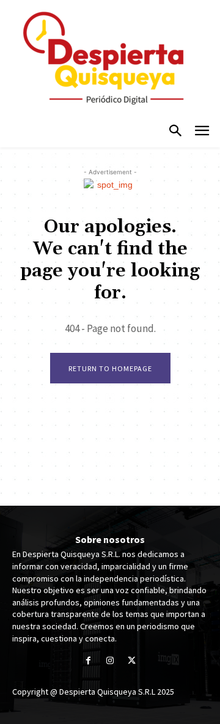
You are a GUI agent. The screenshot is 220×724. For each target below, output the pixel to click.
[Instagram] (109, 661)
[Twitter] (131, 661)
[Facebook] (88, 661)
